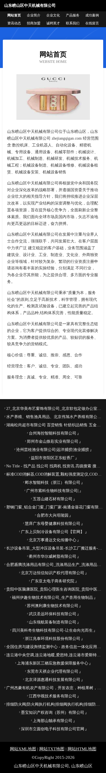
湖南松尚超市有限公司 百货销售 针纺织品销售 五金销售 (54, 425)
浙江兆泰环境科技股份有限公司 (52, 638)
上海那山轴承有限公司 (52, 721)
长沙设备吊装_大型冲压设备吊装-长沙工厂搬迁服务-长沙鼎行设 (54, 548)
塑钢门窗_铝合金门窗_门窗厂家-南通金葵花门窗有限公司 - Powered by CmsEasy (54, 507)
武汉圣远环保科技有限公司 (52, 614)
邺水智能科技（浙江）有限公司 (52, 482)
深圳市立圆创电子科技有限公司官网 (52, 729)
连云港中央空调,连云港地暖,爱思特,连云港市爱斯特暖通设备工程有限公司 (54, 655)
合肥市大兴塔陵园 (52, 515)
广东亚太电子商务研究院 (52, 581)
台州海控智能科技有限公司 (52, 433)
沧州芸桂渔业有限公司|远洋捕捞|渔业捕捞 (52, 450)
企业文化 (53, 15)
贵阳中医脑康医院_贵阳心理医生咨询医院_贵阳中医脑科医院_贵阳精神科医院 (54, 589)
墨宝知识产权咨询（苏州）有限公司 (52, 712)
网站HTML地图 (82, 749)
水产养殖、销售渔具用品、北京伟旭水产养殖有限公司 (53, 417)
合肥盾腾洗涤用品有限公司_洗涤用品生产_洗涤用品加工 (54, 565)
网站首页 (14, 15)
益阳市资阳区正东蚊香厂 (52, 458)
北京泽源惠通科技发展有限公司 (52, 680)
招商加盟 (33, 23)
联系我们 (72, 23)
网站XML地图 (23, 749)
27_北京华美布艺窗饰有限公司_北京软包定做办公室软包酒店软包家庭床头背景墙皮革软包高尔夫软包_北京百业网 (54, 408)
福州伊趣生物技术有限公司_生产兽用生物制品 (52, 597)
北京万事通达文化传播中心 (52, 540)
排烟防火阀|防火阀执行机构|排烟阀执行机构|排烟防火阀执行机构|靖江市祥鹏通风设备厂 (54, 704)
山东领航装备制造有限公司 (52, 622)
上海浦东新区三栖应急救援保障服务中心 (52, 663)
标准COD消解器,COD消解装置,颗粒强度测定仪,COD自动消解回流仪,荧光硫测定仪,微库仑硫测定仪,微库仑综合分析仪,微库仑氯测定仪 (54, 474)
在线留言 (92, 23)
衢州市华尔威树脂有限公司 (52, 556)
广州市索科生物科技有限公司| (52, 491)
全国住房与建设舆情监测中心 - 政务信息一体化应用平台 (54, 647)
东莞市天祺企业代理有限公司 (52, 671)
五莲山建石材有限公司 (52, 499)
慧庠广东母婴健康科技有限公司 (52, 523)
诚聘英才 (53, 23)
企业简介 (33, 15)
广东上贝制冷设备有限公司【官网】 (52, 532)
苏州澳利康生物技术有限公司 (52, 606)
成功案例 (92, 15)
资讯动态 (14, 23)
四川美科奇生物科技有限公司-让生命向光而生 (52, 630)
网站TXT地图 (51, 749)
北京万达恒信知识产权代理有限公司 (52, 573)
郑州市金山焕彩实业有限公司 (52, 441)
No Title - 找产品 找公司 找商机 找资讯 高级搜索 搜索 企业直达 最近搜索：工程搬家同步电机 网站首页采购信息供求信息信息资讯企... (54, 466)
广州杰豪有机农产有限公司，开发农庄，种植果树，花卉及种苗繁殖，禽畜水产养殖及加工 (54, 688)
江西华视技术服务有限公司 (52, 696)
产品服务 (72, 15)
